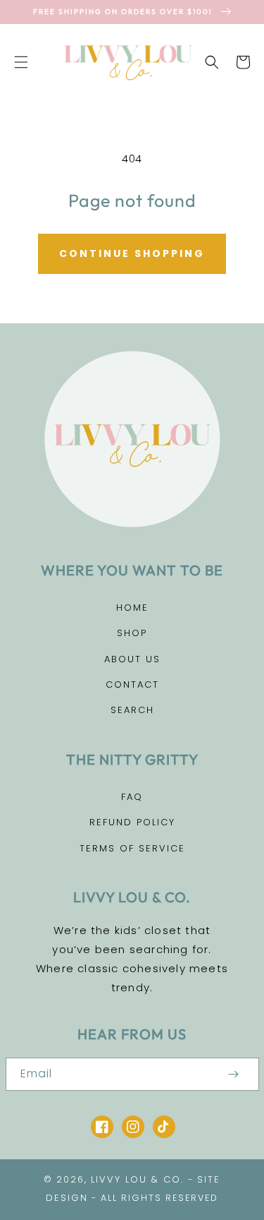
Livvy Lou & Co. (137, 1179)
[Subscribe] (233, 1074)
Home (132, 607)
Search (132, 710)
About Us (132, 659)
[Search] (211, 62)
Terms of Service (132, 848)
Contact (132, 684)
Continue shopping (132, 253)
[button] (21, 62)
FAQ (132, 796)
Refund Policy (132, 822)
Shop (132, 633)
